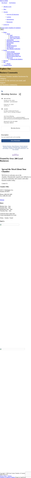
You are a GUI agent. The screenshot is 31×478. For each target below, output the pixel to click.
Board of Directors (15, 37)
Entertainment (10, 19)
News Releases (15, 146)
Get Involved (10, 47)
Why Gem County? (15, 38)
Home (5, 32)
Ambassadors (10, 39)
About (8, 34)
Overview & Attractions (13, 14)
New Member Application (13, 48)
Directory (5, 60)
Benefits (9, 44)
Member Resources (12, 45)
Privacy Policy (3, 476)
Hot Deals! (4, 2)
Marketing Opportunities (13, 41)
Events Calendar (23, 146)
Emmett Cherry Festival (13, 54)
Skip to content (4, 0)
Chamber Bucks (7, 65)
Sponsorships (10, 42)
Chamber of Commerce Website (7, 477)
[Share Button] (20, 94)
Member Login (7, 6)
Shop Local (10, 57)
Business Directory (7, 146)
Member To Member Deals (14, 147)
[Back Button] (2, 91)
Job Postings (12, 2)
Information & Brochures (20, 148)
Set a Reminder (15, 140)
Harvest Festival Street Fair (14, 56)
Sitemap (2, 200)
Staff (11, 35)
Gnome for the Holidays (16, 59)
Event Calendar (11, 51)
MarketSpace (24, 147)
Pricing (8, 63)
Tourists (5, 12)
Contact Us (6, 24)
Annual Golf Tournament (13, 53)
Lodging (9, 17)
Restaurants (10, 22)
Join (4, 62)
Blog (4, 9)
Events (5, 50)
